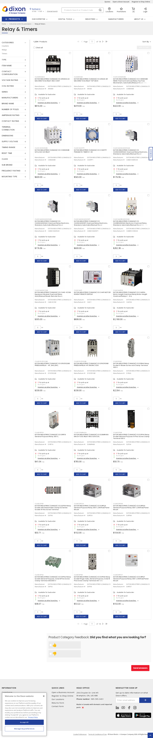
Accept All (24, 722)
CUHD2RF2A (79, 504)
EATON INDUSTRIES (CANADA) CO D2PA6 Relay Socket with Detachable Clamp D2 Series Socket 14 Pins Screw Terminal (53, 508)
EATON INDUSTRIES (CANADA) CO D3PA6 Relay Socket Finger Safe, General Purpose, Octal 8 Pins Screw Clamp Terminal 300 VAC (92, 579)
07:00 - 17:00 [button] (37, 11)
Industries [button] (90, 19)
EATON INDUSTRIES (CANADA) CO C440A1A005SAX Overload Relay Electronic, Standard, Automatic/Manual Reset (130, 152)
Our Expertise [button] (38, 19)
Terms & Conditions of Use (97, 734)
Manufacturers (116, 19)
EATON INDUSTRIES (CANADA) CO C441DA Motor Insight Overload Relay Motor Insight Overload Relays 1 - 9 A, (130, 294)
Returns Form (58, 703)
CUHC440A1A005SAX (121, 148)
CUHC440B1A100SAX (121, 219)
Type (4, 59)
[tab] (14, 42)
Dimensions (7, 135)
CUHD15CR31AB (80, 361)
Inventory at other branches (48, 103)
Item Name (7, 65)
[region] (24, 714)
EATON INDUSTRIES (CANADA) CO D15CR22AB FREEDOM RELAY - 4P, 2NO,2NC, (52, 364)
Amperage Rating (10, 115)
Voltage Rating (10, 80)
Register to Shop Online (141, 2)
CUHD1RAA (117, 361)
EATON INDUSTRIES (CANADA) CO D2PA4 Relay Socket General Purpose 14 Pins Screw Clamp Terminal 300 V (131, 436)
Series (5, 92)
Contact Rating (10, 121)
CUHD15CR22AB (41, 361)
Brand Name (8, 103)
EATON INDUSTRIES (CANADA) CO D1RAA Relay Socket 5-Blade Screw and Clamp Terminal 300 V (131, 365)
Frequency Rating (11, 170)
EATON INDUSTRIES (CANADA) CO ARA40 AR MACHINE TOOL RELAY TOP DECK (91, 80)
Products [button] (14, 19)
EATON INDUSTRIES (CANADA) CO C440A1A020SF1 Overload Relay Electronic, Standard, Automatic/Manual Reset (91, 223)
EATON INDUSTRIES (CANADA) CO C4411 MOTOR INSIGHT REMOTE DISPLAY (92, 293)
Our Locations (58, 699)
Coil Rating (8, 86)
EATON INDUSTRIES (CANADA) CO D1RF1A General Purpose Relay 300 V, (50, 436)
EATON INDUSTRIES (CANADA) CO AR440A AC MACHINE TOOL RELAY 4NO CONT (52, 80)
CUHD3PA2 (39, 575)
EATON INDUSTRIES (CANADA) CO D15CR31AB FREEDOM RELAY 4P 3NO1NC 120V (91, 364)
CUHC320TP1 (79, 148)
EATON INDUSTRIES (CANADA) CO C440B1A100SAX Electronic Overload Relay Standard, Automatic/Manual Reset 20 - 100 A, (131, 223)
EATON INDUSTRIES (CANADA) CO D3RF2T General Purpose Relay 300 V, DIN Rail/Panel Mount (131, 579)
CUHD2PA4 (117, 433)
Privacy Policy (33, 717)
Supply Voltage (10, 141)
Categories (8, 42)
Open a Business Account (63, 692)
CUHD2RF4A (118, 504)
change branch (52, 11)
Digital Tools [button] (65, 19)
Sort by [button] (145, 41)
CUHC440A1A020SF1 (82, 219)
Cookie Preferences (80, 734)
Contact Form (58, 706)
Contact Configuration (10, 73)
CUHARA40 (78, 77)
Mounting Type (9, 176)
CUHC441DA (118, 290)
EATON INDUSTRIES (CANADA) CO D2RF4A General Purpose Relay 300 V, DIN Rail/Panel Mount (131, 508)
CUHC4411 (78, 290)
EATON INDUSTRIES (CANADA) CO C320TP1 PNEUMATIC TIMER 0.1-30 (90, 151)
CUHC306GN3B (41, 148)
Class (5, 159)
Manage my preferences (24, 729)
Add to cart (42, 119)
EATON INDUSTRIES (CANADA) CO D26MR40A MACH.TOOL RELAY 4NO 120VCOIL (91, 436)
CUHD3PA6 (78, 575)
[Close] (43, 696)
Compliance (7, 692)
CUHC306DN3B (119, 77)
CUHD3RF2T (118, 575)
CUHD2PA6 (39, 504)
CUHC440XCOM (41, 290)
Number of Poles (10, 109)
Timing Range (8, 147)
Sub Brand (7, 165)
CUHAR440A (40, 77)
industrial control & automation (20, 24)
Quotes (107, 2)
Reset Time (7, 153)
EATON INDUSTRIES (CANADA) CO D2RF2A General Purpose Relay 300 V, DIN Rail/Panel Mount (91, 508)
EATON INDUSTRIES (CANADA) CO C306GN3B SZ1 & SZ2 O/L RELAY (52, 151)
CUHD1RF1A (39, 433)
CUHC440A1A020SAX (43, 219)
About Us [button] (138, 19)
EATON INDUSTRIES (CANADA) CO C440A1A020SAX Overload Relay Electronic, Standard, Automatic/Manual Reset (52, 223)
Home (4, 24)
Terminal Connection (8, 128)
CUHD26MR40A (80, 433)
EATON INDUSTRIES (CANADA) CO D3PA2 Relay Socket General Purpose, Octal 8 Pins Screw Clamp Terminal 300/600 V (53, 579)
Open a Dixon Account (121, 2)
